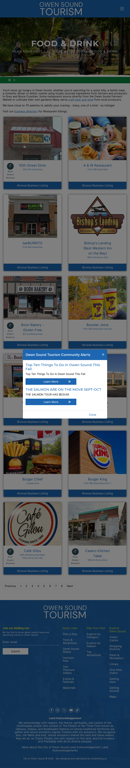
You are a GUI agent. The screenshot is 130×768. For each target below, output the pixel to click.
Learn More (51, 381)
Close (92, 414)
